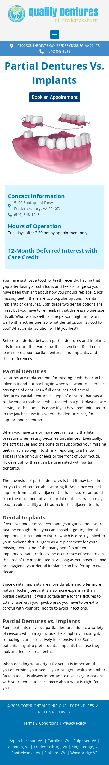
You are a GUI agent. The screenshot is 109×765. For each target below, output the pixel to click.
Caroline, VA (58, 740)
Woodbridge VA (84, 752)
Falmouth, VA (18, 746)
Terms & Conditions (40, 723)
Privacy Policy (74, 723)
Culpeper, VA (84, 740)
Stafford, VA (54, 752)
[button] (54, 34)
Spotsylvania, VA (25, 752)
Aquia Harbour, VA (26, 740)
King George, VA (85, 746)
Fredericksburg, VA (50, 746)
